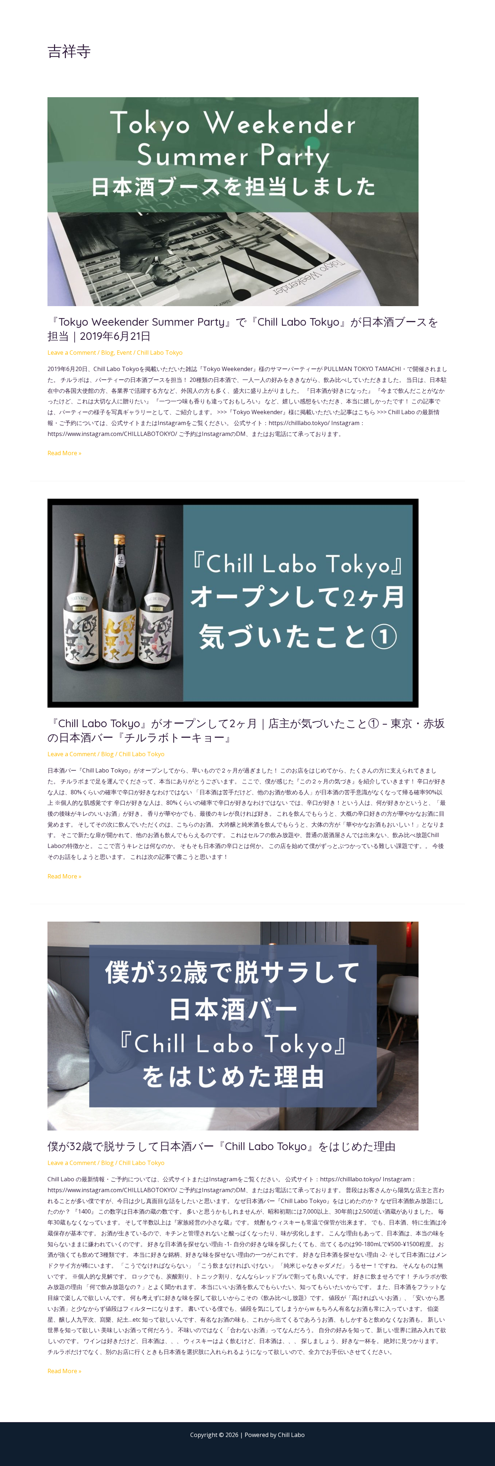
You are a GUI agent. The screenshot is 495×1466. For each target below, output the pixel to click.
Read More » (64, 452)
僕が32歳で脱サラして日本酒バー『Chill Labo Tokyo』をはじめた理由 (221, 1146)
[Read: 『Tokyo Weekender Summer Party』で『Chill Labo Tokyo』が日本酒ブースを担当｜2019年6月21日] (233, 201)
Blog (107, 353)
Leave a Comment (71, 353)
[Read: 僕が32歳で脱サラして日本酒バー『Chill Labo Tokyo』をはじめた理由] (233, 1025)
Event (124, 353)
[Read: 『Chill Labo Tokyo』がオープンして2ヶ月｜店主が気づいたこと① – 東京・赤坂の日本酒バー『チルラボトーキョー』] (233, 602)
